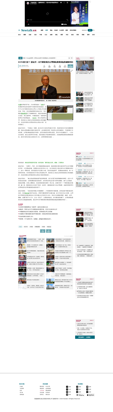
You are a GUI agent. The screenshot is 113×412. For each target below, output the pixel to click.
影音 (93, 34)
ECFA (34, 118)
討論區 (56, 30)
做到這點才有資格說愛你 (33, 279)
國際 (25, 34)
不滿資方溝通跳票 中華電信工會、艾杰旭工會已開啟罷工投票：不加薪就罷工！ (63, 251)
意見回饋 (42, 392)
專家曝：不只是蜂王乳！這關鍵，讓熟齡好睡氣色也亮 (35, 245)
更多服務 (45, 384)
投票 (21, 390)
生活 (46, 34)
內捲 (42, 104)
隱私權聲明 (48, 390)
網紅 (56, 34)
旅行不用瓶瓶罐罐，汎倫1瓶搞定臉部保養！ (35, 251)
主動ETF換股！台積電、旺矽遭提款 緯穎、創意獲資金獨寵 (63, 269)
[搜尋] (94, 30)
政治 (19, 34)
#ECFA (26, 226)
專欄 (83, 34)
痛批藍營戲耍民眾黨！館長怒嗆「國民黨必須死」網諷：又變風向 (44, 162)
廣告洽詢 (48, 394)
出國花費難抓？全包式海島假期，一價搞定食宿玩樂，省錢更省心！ (63, 240)
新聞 (46, 30)
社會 (35, 34)
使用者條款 (48, 388)
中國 (40, 34)
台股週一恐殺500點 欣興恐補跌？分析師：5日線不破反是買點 (63, 257)
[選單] (19, 30)
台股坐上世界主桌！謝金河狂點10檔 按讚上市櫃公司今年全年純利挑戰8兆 (35, 263)
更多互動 (21, 384)
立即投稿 (42, 390)
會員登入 (42, 394)
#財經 (20, 226)
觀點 (51, 30)
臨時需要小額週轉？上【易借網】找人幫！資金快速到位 (63, 263)
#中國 (31, 226)
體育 (62, 34)
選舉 (88, 34)
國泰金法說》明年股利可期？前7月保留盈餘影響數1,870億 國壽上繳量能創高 (63, 280)
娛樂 (51, 34)
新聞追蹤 (22, 394)
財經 (30, 34)
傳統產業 (24, 113)
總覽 (42, 30)
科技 (67, 34)
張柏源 (23, 65)
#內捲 (43, 226)
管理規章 (48, 392)
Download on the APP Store (90, 395)
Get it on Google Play (80, 395)
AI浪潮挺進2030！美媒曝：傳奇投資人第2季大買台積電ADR (35, 257)
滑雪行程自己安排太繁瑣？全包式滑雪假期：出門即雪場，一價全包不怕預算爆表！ (35, 275)
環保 (78, 34)
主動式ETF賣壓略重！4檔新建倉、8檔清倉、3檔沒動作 (63, 274)
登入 (90, 30)
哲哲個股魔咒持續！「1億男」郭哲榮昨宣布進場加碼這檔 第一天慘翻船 (35, 240)
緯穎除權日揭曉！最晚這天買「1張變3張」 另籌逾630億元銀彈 (63, 286)
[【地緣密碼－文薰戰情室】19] (79, 14)
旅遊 (72, 34)
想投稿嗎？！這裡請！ (84, 337)
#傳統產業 (37, 226)
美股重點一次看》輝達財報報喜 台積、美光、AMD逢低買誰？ (35, 269)
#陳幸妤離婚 (73, 30)
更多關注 (80, 384)
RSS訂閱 (48, 386)
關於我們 (42, 386)
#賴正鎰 (49, 226)
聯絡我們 (42, 388)
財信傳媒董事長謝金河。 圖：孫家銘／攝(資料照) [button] (45, 100)
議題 (67, 30)
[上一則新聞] (69, 58)
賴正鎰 (27, 193)
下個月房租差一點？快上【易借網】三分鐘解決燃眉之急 (63, 245)
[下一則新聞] (72, 58)
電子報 (21, 392)
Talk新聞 (61, 30)
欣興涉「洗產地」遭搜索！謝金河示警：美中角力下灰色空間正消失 (35, 286)
